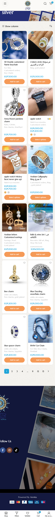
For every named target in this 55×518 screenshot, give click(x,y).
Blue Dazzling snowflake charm (37, 292)
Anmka (33, 497)
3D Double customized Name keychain (14, 63)
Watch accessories (38, 122)
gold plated (40, 68)
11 (32, 371)
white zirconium (10, 295)
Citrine (12, 125)
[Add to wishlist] (24, 33)
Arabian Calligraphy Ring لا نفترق (38, 177)
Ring (32, 68)
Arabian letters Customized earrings (13, 235)
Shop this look (36, 243)
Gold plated (9, 245)
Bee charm (9, 291)
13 (43, 371)
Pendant (33, 351)
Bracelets (34, 240)
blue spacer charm (12, 345)
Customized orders (12, 70)
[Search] (45, 3)
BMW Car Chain (37, 345)
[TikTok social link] (16, 450)
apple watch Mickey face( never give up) (13, 177)
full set (41, 240)
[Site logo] (27, 4)
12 (38, 371)
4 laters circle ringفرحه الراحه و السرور (40, 63)
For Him (7, 68)
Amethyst (19, 127)
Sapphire (44, 300)
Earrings (7, 240)
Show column (11, 26)
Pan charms (9, 127)
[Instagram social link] (9, 450)
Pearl (14, 240)
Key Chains (8, 73)
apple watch (35, 119)
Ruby (6, 125)
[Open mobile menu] (5, 3)
